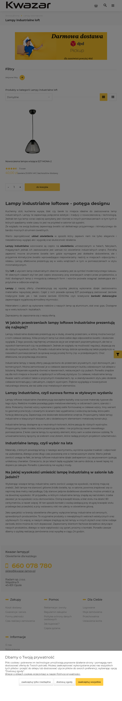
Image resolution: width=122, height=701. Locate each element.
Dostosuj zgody (64, 682)
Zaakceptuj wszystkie (89, 682)
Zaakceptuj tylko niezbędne (36, 682)
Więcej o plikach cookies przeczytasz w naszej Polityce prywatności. (42, 674)
